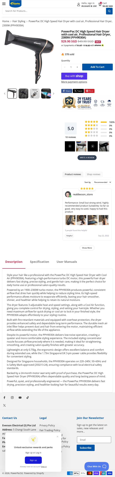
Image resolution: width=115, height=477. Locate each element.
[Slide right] (53, 93)
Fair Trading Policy (50, 430)
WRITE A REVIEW (87, 157)
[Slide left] (4, 93)
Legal (43, 418)
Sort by (88, 182)
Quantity (65, 60)
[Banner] (87, 103)
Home (5, 21)
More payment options (74, 81)
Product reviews (73, 174)
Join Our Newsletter (90, 418)
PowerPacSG (17, 473)
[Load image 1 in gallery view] (12, 94)
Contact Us (9, 418)
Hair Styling (18, 21)
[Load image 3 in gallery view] (35, 94)
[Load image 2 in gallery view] (23, 94)
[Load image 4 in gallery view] (46, 94)
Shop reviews (93, 174)
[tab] (13, 264)
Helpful (69, 235)
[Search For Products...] (109, 11)
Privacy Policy (47, 425)
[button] (5, 3)
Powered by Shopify (34, 473)
